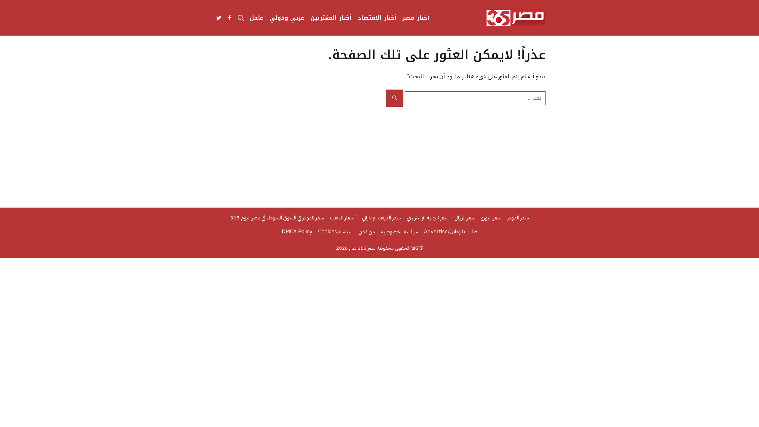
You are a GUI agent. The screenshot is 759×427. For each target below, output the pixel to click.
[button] (241, 18)
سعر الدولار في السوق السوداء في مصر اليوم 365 (277, 218)
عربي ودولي (287, 17)
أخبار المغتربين (331, 17)
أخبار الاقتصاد (377, 17)
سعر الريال (465, 218)
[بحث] (394, 98)
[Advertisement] (379, 151)
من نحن (366, 231)
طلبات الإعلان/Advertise (450, 231)
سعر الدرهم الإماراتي (381, 218)
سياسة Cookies (335, 231)
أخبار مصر (415, 17)
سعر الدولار (518, 218)
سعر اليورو (491, 218)
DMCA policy (297, 231)
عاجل (257, 17)
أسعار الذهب (343, 218)
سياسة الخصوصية (399, 231)
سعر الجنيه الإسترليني (428, 218)
